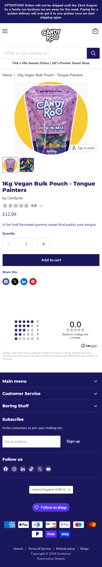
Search (18, 549)
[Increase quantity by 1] (44, 244)
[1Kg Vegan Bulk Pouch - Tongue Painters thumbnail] (10, 165)
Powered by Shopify (51, 559)
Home (7, 75)
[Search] (93, 53)
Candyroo (15, 198)
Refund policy (65, 549)
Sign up (73, 441)
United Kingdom (49, 489)
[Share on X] (15, 281)
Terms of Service (39, 549)
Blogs (84, 549)
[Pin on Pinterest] (33, 281)
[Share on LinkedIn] (24, 281)
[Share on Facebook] (5, 281)
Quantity (8, 233)
